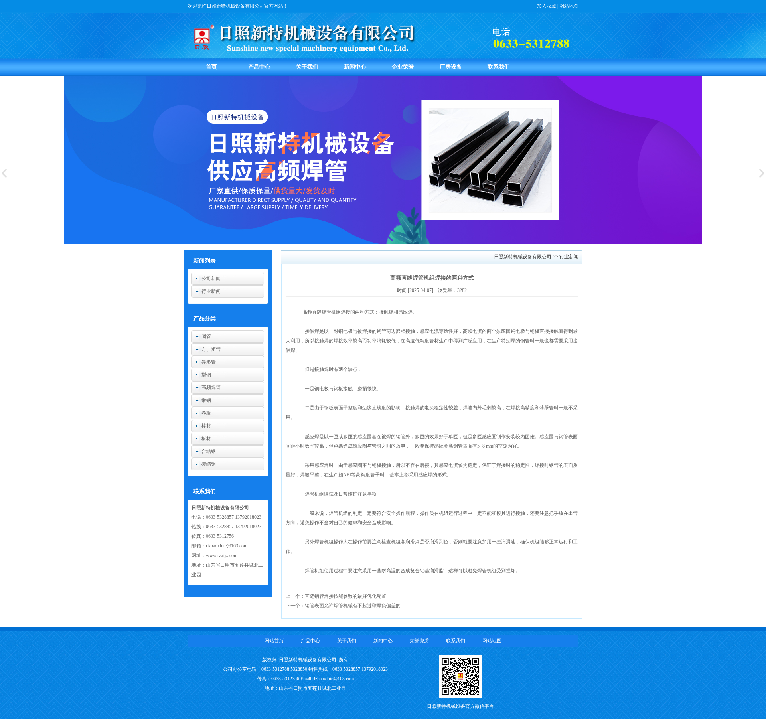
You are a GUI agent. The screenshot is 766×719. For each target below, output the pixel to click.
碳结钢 (208, 464)
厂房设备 (451, 67)
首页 (211, 67)
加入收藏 (546, 6)
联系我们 (499, 67)
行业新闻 (211, 291)
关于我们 (307, 67)
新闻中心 (355, 67)
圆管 (206, 336)
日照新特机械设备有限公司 (523, 256)
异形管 (208, 362)
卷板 (206, 413)
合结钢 (208, 451)
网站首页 (274, 641)
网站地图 (568, 6)
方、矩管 (211, 349)
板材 (206, 438)
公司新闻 (211, 278)
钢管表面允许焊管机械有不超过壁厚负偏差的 (353, 605)
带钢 (206, 400)
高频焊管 (211, 387)
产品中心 (259, 67)
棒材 (206, 426)
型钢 (206, 374)
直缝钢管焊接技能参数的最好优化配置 (345, 596)
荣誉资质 (419, 641)
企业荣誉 (403, 67)
